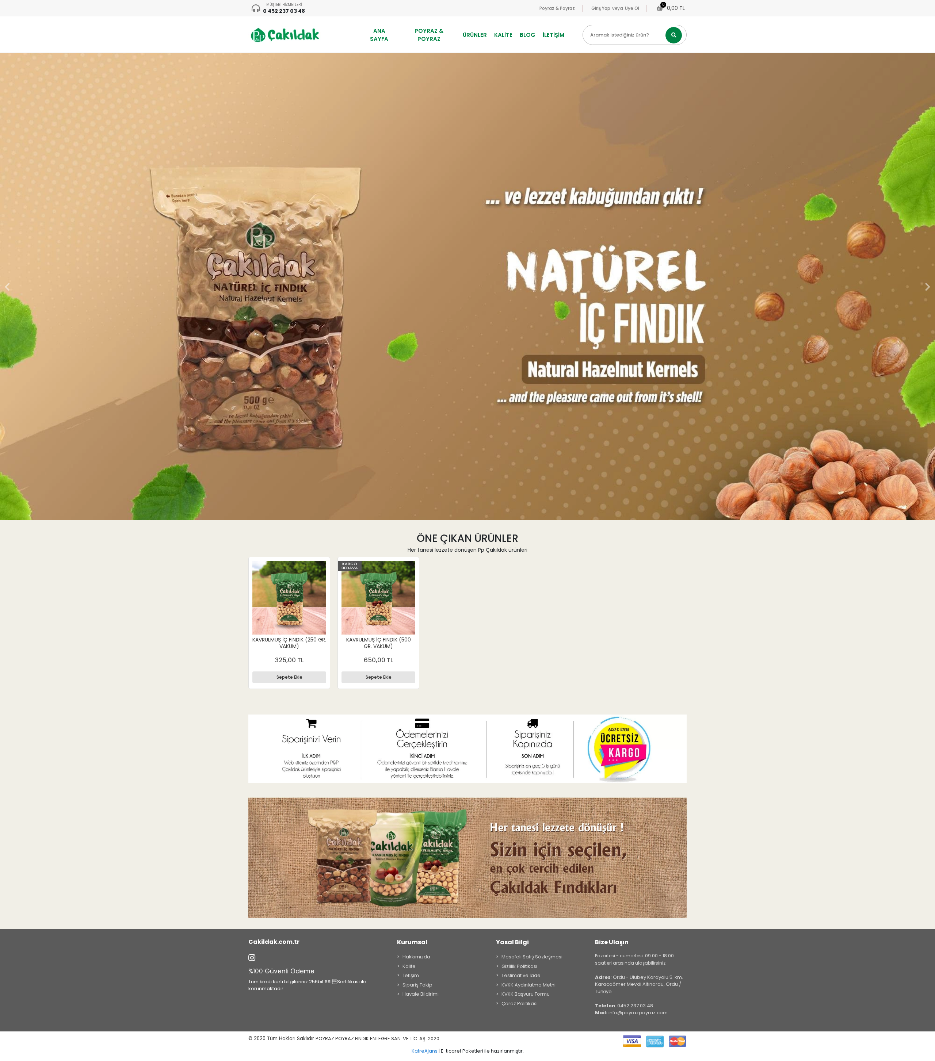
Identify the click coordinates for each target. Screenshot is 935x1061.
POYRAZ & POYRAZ (429, 35)
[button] (7, 286)
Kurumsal (412, 942)
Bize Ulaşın (612, 942)
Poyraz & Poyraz (557, 8)
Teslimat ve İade (521, 975)
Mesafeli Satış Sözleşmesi (531, 956)
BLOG (527, 35)
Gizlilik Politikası (519, 966)
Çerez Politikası (519, 1003)
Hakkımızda (416, 956)
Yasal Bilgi (512, 942)
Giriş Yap (600, 8)
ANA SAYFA (379, 35)
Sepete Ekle (289, 677)
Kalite (409, 966)
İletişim (410, 975)
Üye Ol (632, 8)
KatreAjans (425, 1050)
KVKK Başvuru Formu (525, 994)
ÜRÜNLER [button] (475, 35)
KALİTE (503, 35)
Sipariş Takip (417, 984)
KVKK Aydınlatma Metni (528, 984)
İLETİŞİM (553, 35)
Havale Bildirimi (420, 994)
